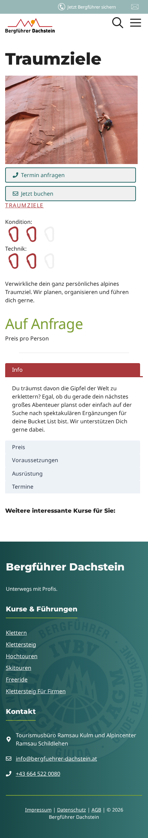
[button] (118, 26)
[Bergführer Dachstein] (29, 26)
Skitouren (18, 668)
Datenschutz (71, 809)
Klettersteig (21, 644)
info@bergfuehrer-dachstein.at (56, 758)
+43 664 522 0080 (38, 773)
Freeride (17, 679)
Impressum (38, 809)
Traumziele (24, 205)
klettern (16, 632)
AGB (96, 809)
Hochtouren (22, 656)
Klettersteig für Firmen (36, 691)
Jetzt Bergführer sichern (91, 7)
